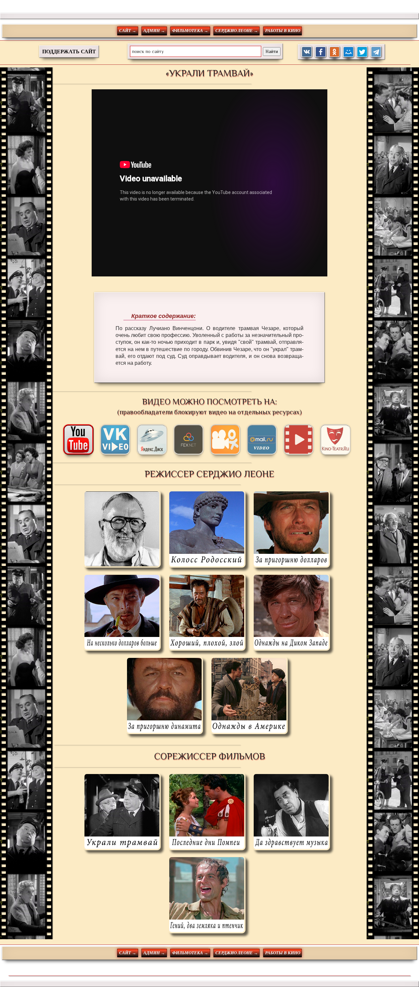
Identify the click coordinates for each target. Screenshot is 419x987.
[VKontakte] (307, 52)
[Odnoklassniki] (334, 52)
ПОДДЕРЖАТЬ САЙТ (69, 51)
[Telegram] (376, 52)
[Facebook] (320, 52)
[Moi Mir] (348, 52)
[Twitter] (362, 52)
